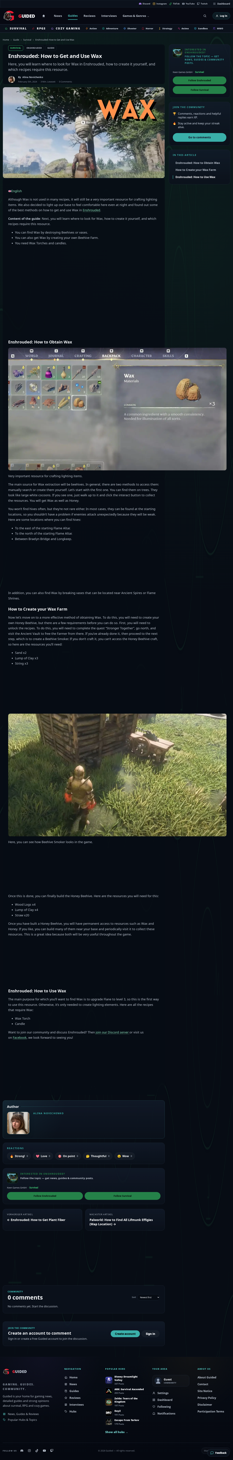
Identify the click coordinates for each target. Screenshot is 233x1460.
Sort (134, 1297)
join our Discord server (112, 1032)
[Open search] (204, 15)
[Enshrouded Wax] (117, 409)
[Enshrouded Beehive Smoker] (117, 775)
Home (44, 16)
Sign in (150, 1334)
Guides (73, 16)
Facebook (20, 1037)
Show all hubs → (116, 1432)
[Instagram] (29, 1450)
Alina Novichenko (32, 77)
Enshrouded (34, 48)
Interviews (109, 16)
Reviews (89, 16)
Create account (125, 1334)
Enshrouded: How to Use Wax (195, 177)
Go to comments (199, 137)
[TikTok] (36, 1450)
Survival (27, 39)
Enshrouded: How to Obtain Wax (198, 163)
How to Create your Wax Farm (196, 170)
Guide (16, 39)
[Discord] (21, 1450)
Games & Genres (134, 16)
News (58, 16)
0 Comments (65, 81)
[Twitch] (51, 1450)
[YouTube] (44, 1450)
